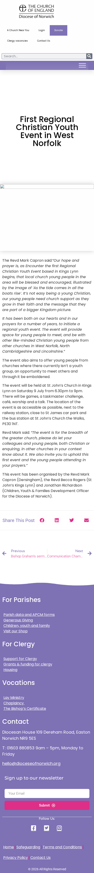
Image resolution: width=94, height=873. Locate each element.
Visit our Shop (15, 631)
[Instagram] (60, 828)
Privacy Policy (15, 857)
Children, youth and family (26, 625)
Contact (15, 721)
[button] (42, 520)
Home (8, 847)
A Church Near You (18, 30)
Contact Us (43, 41)
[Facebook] (34, 828)
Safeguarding (28, 847)
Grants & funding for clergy (27, 664)
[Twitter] (47, 828)
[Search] (89, 56)
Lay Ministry (13, 697)
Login (42, 30)
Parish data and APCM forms (29, 614)
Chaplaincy (14, 703)
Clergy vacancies (17, 41)
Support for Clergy (20, 658)
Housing (10, 669)
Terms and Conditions (62, 847)
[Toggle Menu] (82, 65)
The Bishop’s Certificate (24, 708)
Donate (58, 30)
